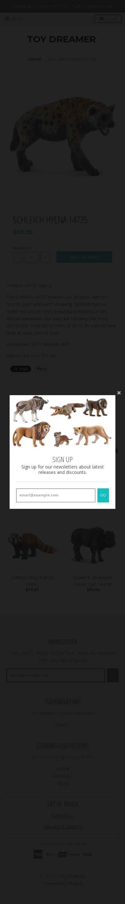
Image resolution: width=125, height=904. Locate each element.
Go (103, 495)
